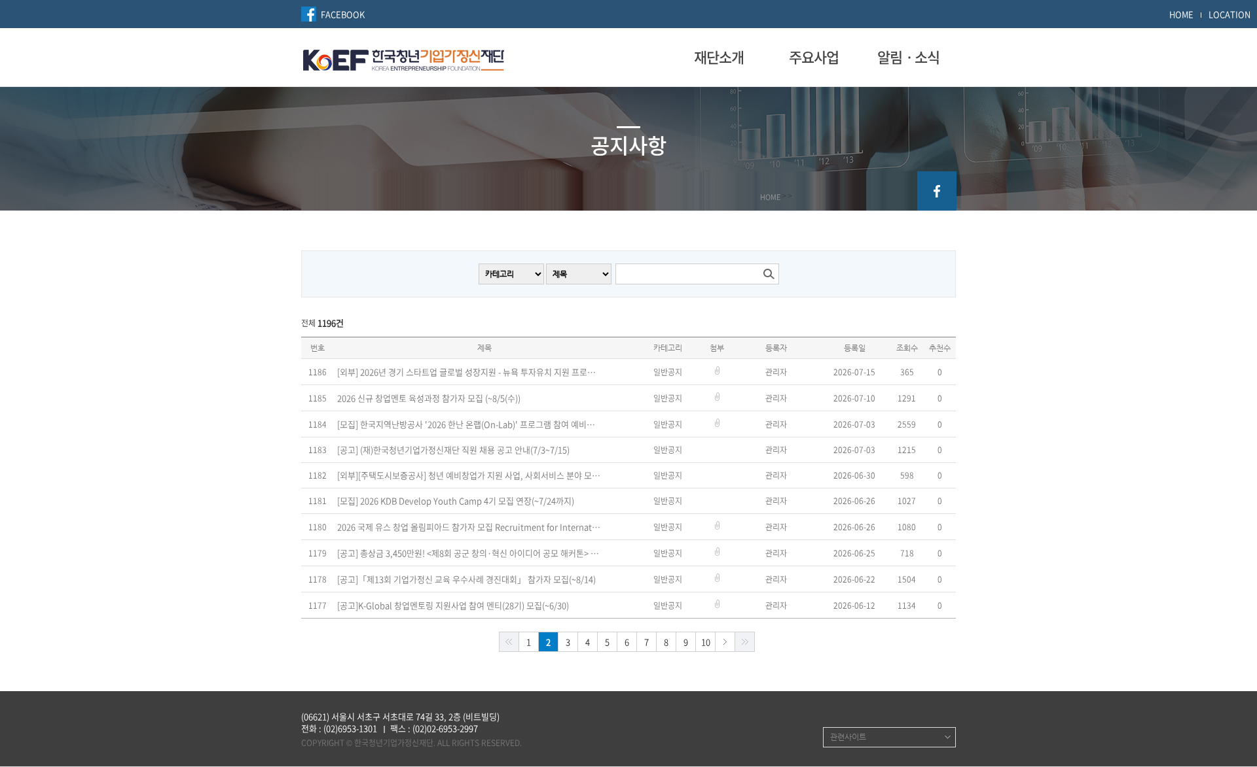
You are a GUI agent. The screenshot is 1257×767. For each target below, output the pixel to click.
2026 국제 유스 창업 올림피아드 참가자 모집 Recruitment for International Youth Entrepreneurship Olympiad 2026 (469, 527)
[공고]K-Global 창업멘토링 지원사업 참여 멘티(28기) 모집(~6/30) (453, 605)
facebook (936, 191)
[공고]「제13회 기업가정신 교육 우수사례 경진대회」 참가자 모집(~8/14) (466, 579)
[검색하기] (768, 274)
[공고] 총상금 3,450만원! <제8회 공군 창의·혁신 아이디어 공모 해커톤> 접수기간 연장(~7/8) (469, 553)
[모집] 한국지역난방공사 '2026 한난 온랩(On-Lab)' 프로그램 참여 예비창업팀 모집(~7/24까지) (469, 424)
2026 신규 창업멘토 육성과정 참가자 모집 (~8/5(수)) (428, 398)
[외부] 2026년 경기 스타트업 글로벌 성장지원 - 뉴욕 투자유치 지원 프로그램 (469, 372)
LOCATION (1229, 14)
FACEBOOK (343, 14)
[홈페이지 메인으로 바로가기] (403, 58)
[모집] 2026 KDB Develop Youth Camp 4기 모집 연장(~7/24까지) (455, 501)
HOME (1181, 14)
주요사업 (814, 57)
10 (705, 642)
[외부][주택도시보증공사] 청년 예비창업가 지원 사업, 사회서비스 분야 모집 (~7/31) (469, 475)
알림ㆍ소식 (908, 57)
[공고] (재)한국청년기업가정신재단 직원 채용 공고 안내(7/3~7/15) (453, 450)
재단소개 (719, 57)
